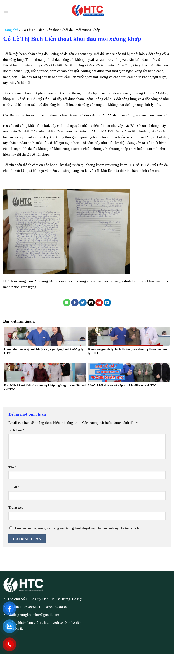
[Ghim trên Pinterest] (99, 302)
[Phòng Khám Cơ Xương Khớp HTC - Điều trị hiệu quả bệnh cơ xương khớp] (87, 11)
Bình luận (16, 430)
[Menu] (6, 11)
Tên (12, 467)
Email (13, 487)
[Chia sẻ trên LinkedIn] (107, 302)
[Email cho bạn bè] (91, 302)
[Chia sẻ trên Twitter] (83, 302)
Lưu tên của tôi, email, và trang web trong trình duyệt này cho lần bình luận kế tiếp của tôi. (78, 528)
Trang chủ (10, 30)
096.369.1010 (32, 607)
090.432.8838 (56, 607)
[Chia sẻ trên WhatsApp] (66, 302)
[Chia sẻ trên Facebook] (75, 302)
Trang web (15, 507)
